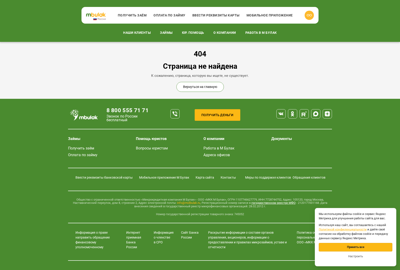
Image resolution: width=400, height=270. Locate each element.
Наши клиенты (137, 32)
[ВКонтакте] (281, 113)
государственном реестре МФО (273, 203)
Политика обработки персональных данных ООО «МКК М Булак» (314, 237)
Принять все (355, 247)
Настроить (355, 256)
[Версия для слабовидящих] (309, 15)
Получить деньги (217, 115)
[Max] (315, 113)
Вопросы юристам (152, 148)
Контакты (228, 177)
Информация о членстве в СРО (164, 237)
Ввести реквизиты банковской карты (104, 177)
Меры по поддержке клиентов (268, 177)
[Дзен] (327, 113)
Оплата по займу (169, 15)
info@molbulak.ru (188, 203)
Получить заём (132, 15)
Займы (166, 32)
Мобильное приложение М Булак (164, 177)
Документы (281, 139)
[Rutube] (304, 113)
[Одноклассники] (292, 113)
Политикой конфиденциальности (343, 229)
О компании (224, 32)
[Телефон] (175, 113)
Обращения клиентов (309, 177)
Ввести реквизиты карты (216, 15)
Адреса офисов (216, 155)
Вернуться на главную (200, 87)
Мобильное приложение (270, 15)
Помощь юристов (151, 139)
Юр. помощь (193, 32)
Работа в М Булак (261, 32)
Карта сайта (205, 177)
